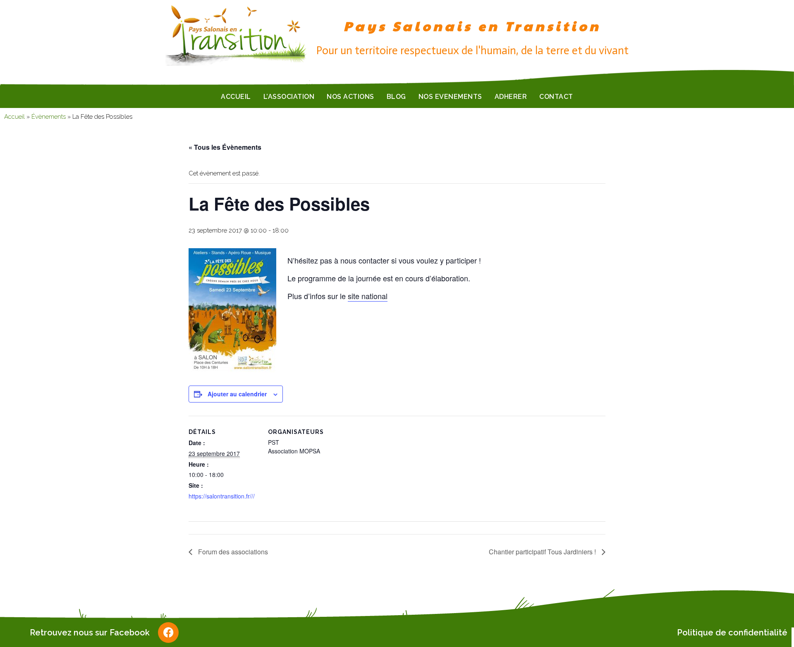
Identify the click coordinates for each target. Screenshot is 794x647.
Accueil (14, 116)
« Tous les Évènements (225, 147)
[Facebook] (168, 632)
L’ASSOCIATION (289, 97)
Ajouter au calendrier (237, 394)
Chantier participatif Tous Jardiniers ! (543, 551)
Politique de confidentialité (732, 632)
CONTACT (556, 97)
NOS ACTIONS (350, 97)
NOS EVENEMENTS (450, 97)
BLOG (396, 97)
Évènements (48, 116)
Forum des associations (232, 551)
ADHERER (511, 97)
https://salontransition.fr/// (222, 496)
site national (367, 295)
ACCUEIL (236, 97)
